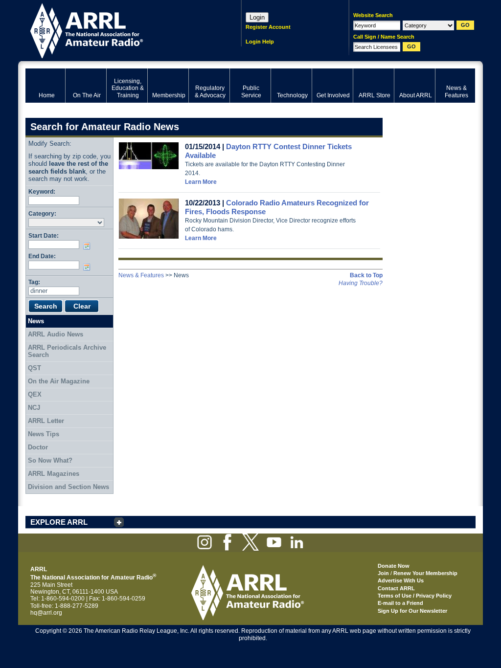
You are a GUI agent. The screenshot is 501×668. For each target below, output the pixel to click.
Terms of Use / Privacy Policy (415, 596)
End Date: (42, 256)
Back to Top (366, 275)
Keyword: (41, 191)
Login (257, 17)
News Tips (43, 434)
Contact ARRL (396, 588)
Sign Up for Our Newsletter (412, 611)
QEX (35, 394)
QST (34, 368)
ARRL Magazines (53, 473)
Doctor (38, 447)
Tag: (34, 282)
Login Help (260, 42)
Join (383, 573)
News (36, 321)
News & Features (141, 275)
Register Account (268, 27)
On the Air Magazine (59, 381)
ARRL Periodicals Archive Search (67, 351)
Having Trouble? (361, 283)
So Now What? (50, 460)
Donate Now (394, 566)
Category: (42, 213)
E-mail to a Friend (400, 603)
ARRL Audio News (55, 334)
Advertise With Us (401, 580)
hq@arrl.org (46, 612)
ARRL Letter (46, 420)
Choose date (88, 246)
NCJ (34, 407)
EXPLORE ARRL (59, 522)
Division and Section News (68, 486)
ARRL (120, 29)
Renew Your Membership (425, 573)
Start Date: (43, 235)
